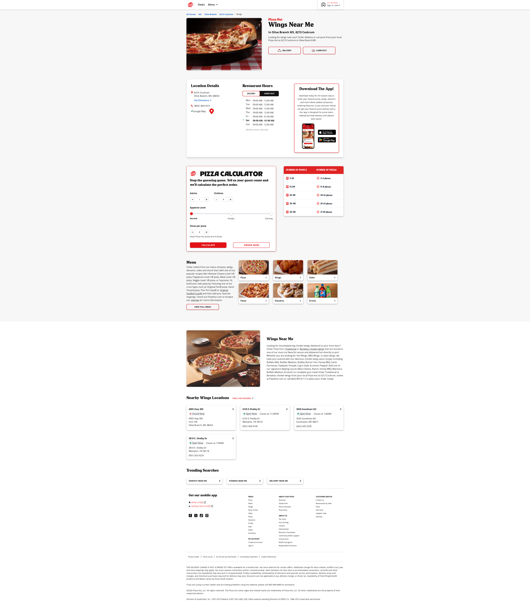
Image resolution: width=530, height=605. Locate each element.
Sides (312, 277)
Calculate (208, 245)
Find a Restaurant (241, 398)
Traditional (290, 349)
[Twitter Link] (197, 515)
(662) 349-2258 (303, 426)
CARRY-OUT (269, 93)
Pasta (243, 300)
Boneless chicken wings (312, 349)
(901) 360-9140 (250, 426)
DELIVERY (251, 93)
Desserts (279, 300)
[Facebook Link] (191, 515)
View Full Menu (202, 307)
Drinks (312, 300)
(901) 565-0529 (196, 455)
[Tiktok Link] (202, 515)
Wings (278, 277)
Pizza (243, 277)
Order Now (251, 245)
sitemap (195, 300)
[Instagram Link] (208, 515)
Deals (201, 4)
